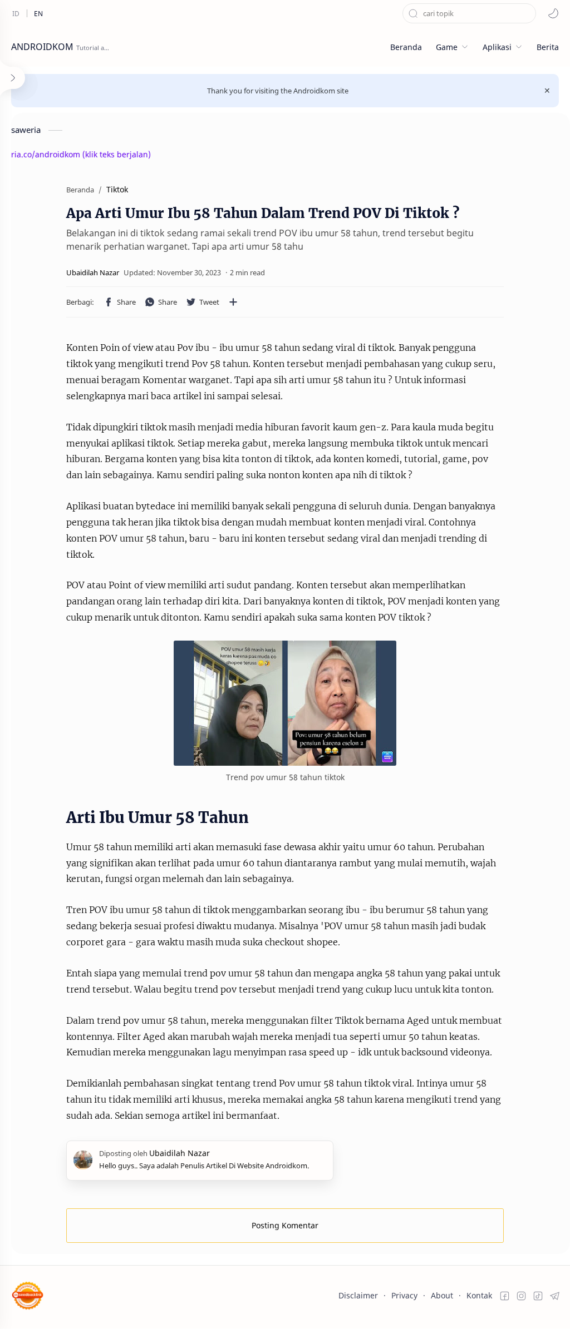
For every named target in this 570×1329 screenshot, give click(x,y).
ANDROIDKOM (42, 47)
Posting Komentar (285, 1225)
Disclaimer (358, 1295)
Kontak (479, 1295)
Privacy (404, 1295)
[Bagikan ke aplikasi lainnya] (233, 302)
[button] (553, 13)
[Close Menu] (547, 91)
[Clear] (527, 13)
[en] (38, 13)
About (442, 1295)
